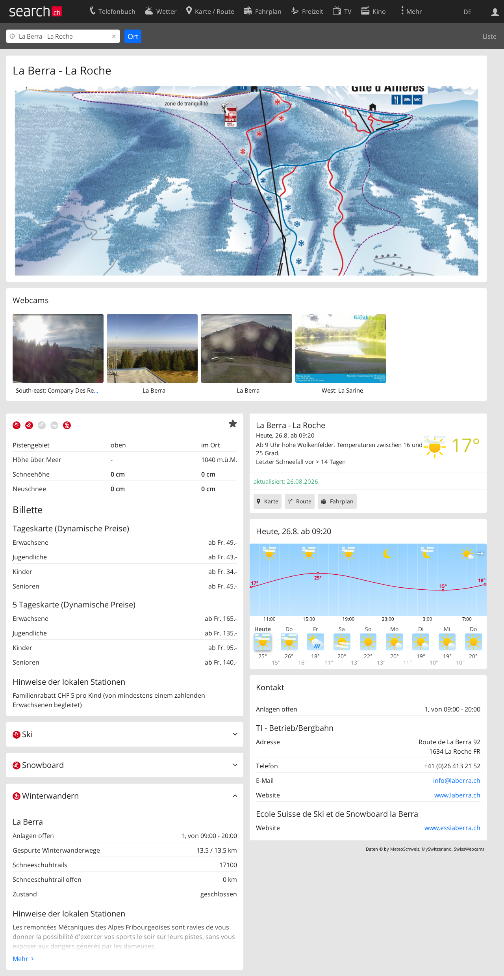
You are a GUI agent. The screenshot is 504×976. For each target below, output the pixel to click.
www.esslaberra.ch (452, 827)
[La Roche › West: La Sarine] (340, 347)
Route (303, 501)
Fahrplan (342, 501)
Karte (271, 501)
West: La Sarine (342, 390)
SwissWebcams (469, 849)
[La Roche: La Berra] (152, 347)
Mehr (20, 958)
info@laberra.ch (456, 780)
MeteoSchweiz (404, 849)
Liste (490, 36)
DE (467, 11)
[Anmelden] (495, 11)
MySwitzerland (437, 849)
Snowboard (43, 765)
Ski (27, 734)
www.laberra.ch (457, 795)
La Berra (154, 390)
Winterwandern (50, 795)
